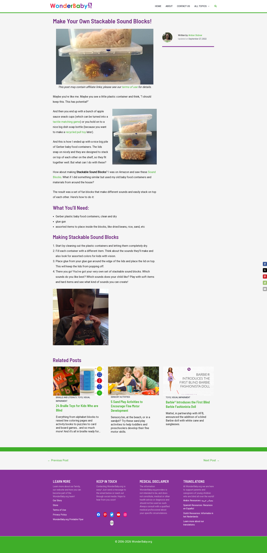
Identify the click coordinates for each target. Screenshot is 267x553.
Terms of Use (59, 510)
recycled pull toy (76, 132)
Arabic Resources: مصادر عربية (198, 500)
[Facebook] (265, 264)
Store (55, 505)
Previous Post (58, 460)
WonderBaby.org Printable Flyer (68, 519)
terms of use (130, 87)
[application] (208, 6)
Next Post (211, 460)
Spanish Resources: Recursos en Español (197, 507)
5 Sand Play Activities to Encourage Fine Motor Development (127, 406)
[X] (265, 270)
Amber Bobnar (195, 35)
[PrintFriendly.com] (265, 283)
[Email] (265, 289)
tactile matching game (66, 121)
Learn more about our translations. (193, 523)
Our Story (57, 500)
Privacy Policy (60, 514)
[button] (215, 6)
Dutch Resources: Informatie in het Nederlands (198, 515)
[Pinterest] (265, 276)
